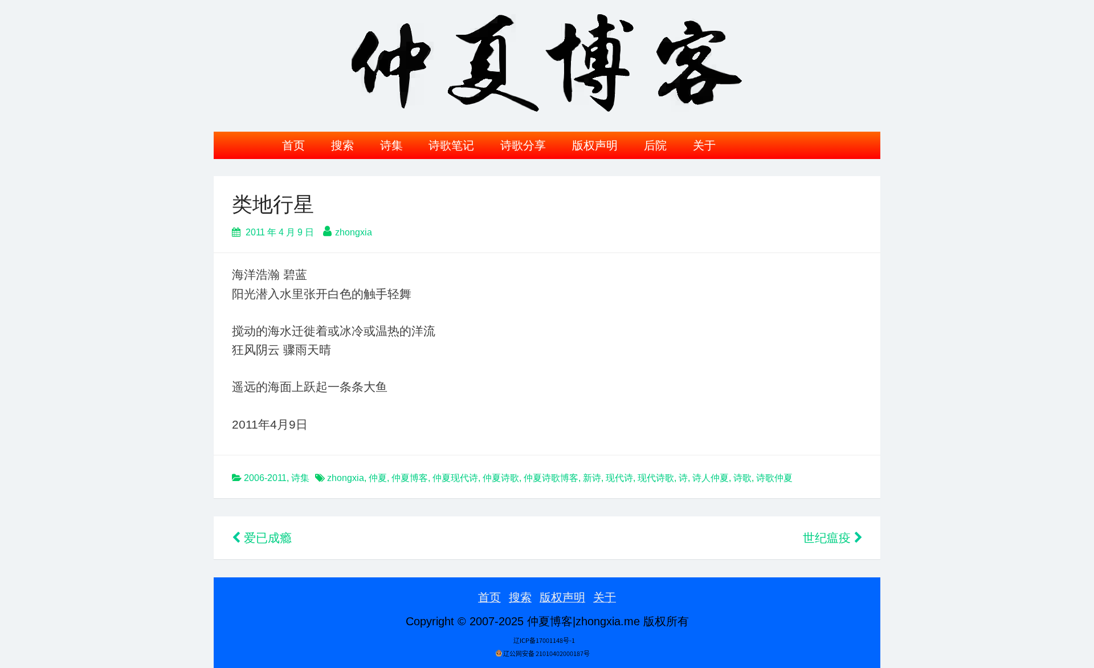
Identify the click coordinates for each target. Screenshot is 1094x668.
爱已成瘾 (266, 537)
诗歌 (742, 478)
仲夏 (378, 478)
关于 (704, 145)
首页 (293, 145)
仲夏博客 (409, 478)
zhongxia (353, 232)
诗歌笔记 (451, 145)
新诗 (592, 478)
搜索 (342, 145)
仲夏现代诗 (455, 478)
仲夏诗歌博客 (551, 478)
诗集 (391, 145)
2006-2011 (265, 478)
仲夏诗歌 (501, 478)
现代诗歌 (656, 478)
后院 (655, 145)
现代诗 (619, 478)
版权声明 (595, 145)
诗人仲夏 (710, 478)
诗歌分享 (523, 145)
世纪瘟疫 (828, 537)
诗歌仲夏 (774, 478)
